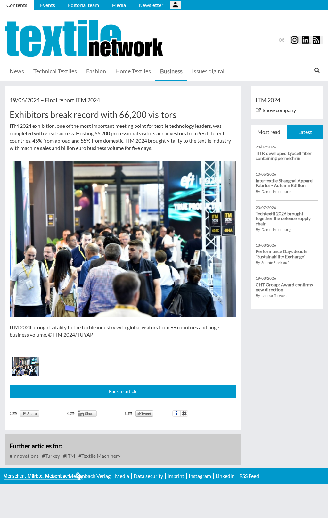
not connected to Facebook (13, 413)
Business (171, 71)
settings (184, 413)
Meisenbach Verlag (90, 476)
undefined (71, 413)
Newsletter (151, 5)
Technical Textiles (55, 71)
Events (47, 5)
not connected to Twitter (128, 413)
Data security (148, 476)
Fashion (96, 71)
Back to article (123, 391)
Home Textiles (133, 71)
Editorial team (83, 5)
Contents (16, 5)
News (17, 71)
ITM (70, 456)
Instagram (200, 476)
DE (281, 39)
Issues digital (208, 71)
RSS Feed (249, 476)
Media (119, 5)
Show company (279, 110)
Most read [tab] (269, 132)
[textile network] (85, 38)
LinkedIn (225, 476)
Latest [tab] (305, 132)
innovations (25, 456)
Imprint (176, 476)
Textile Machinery (100, 456)
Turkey (52, 456)
